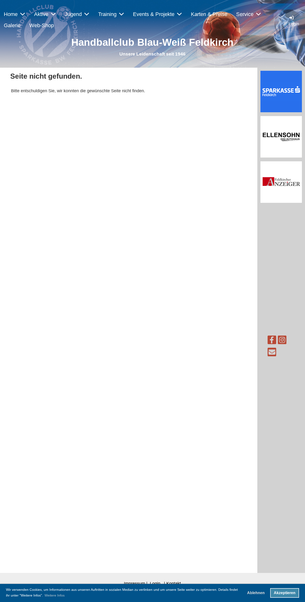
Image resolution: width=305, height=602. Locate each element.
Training (107, 14)
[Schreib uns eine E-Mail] (272, 353)
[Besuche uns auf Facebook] (272, 341)
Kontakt (173, 583)
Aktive (41, 14)
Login (155, 583)
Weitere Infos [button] (55, 595)
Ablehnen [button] (256, 593)
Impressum (134, 583)
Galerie (12, 25)
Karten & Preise (209, 14)
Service (245, 14)
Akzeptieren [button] (284, 593)
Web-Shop (41, 25)
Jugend (73, 14)
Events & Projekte (153, 14)
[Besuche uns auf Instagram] (282, 341)
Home (11, 14)
